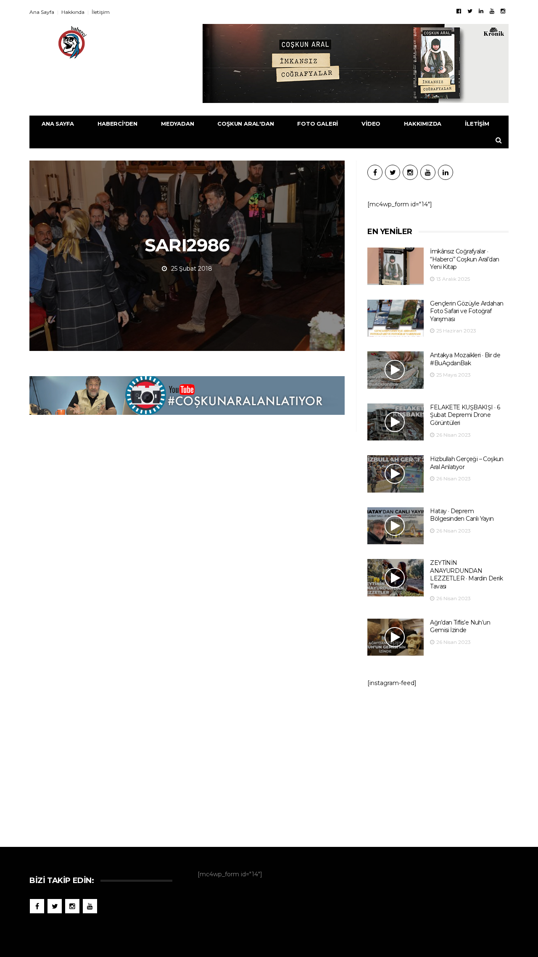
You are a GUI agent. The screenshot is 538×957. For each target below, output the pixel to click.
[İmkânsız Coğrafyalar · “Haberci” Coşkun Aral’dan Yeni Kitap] (395, 266)
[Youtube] (492, 11)
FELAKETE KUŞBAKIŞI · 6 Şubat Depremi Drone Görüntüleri (465, 415)
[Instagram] (503, 11)
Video (370, 123)
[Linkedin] (481, 11)
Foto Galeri (317, 123)
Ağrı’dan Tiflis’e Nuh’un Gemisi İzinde (460, 626)
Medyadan (177, 123)
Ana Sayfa (41, 12)
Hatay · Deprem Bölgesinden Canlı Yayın (461, 515)
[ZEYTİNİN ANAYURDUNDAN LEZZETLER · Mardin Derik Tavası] (395, 577)
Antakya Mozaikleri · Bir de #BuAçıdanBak (465, 359)
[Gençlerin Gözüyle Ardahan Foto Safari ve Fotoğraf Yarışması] (395, 318)
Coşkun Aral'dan (245, 123)
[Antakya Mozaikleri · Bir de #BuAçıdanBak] (395, 370)
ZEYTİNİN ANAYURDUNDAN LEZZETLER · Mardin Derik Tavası (466, 574)
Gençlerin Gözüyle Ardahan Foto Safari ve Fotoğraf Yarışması (466, 311)
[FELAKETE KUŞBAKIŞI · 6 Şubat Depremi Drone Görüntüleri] (395, 422)
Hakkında (72, 12)
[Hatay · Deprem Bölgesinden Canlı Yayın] (395, 526)
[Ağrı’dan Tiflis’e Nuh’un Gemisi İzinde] (395, 637)
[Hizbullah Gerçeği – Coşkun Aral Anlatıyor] (395, 474)
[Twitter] (469, 11)
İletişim (101, 12)
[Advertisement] (438, 763)
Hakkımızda (422, 123)
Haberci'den (117, 123)
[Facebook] (458, 11)
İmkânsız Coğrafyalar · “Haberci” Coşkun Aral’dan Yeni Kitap (464, 259)
